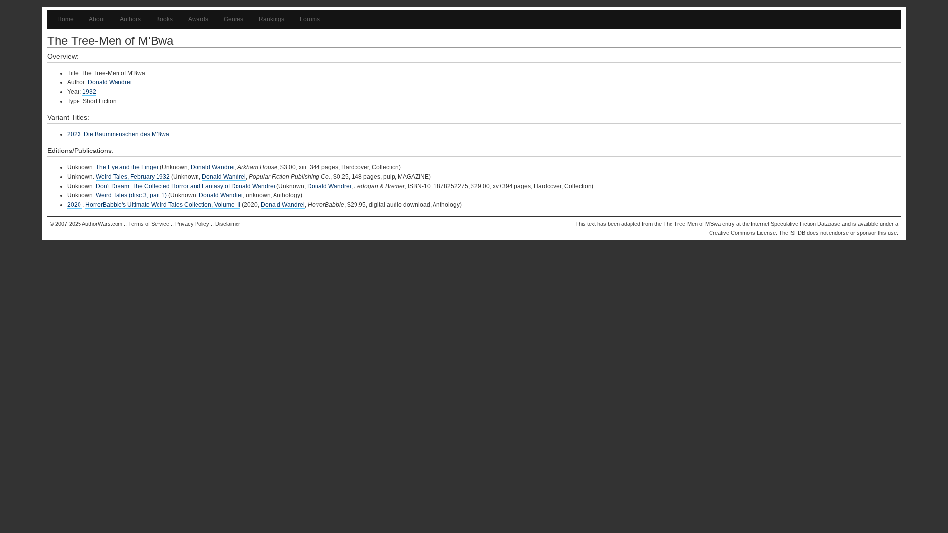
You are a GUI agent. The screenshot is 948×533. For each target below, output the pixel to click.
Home (65, 19)
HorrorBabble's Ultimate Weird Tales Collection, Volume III (162, 204)
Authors (130, 19)
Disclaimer (227, 224)
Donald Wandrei (110, 82)
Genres (233, 19)
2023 (74, 134)
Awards (198, 19)
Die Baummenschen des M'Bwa (126, 134)
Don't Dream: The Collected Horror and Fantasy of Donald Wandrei (185, 186)
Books (164, 19)
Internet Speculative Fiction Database (795, 224)
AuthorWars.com (102, 224)
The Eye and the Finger (127, 167)
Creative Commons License (742, 233)
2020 (74, 204)
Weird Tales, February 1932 (133, 176)
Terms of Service (148, 224)
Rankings (271, 19)
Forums (310, 19)
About (97, 19)
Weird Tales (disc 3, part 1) (131, 195)
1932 (89, 91)
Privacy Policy (192, 224)
